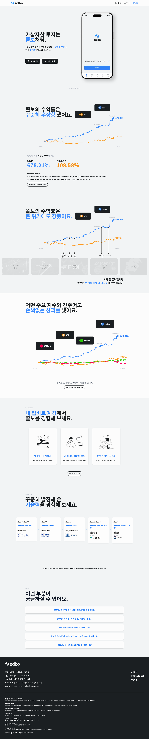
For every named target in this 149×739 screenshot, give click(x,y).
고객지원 (127, 3)
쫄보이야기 (118, 3)
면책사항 (134, 680)
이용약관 (134, 672)
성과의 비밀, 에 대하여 (37, 184)
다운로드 (135, 3)
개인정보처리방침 (137, 676)
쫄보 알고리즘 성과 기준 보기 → (74, 387)
